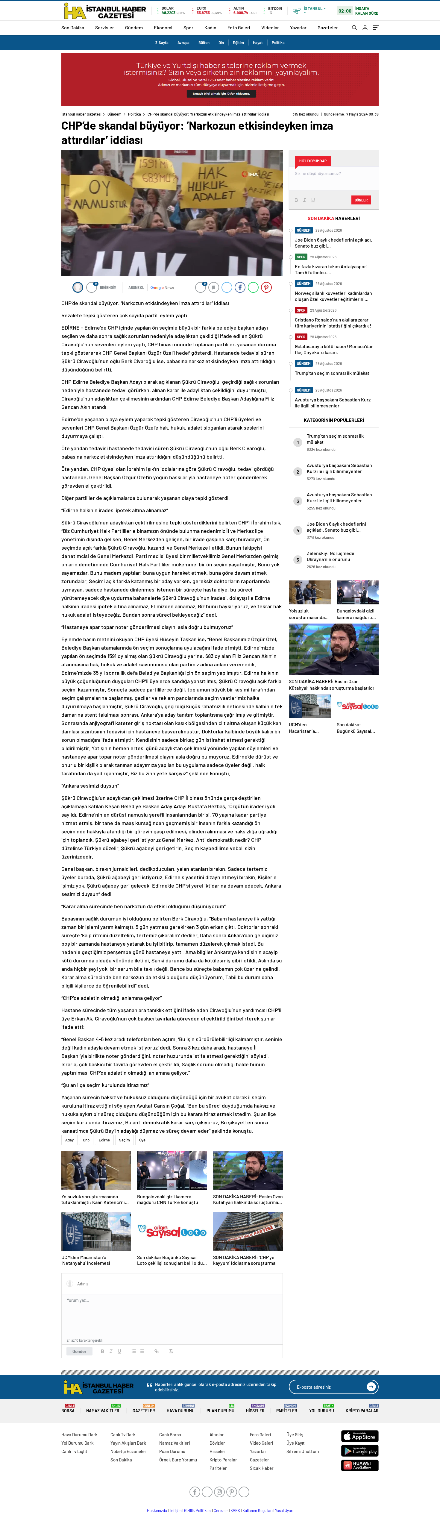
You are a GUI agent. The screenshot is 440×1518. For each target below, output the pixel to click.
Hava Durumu (181, 1408)
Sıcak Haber (262, 1468)
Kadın (210, 27)
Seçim (124, 1140)
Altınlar (217, 1434)
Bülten (204, 42)
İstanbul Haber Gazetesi (81, 114)
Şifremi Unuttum (302, 1451)
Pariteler (286, 1408)
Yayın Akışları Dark (128, 1443)
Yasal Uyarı (284, 1510)
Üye (142, 1140)
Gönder (79, 1351)
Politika (278, 42)
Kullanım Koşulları (257, 1510)
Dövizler (217, 1443)
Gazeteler (328, 27)
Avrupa (183, 42)
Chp (86, 1140)
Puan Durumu (220, 1408)
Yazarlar (298, 27)
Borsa (68, 1408)
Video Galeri (261, 1443)
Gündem (134, 27)
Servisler (104, 27)
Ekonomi (163, 27)
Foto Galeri (238, 27)
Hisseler (255, 1408)
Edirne (104, 1140)
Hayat (258, 42)
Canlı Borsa (170, 1434)
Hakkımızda (157, 1510)
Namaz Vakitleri (103, 1408)
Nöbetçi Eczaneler (128, 1451)
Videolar (270, 27)
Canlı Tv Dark (123, 1434)
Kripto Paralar (362, 1408)
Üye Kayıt (295, 1443)
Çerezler (221, 1510)
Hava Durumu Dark (79, 1434)
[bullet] (142, 1351)
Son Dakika (72, 27)
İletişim (175, 1510)
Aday (69, 1140)
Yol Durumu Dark (77, 1443)
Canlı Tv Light (74, 1451)
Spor (188, 27)
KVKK (235, 1510)
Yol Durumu (321, 1408)
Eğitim (238, 42)
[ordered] (134, 1351)
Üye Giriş (294, 1434)
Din (221, 42)
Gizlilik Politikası (197, 1510)
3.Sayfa (162, 42)
